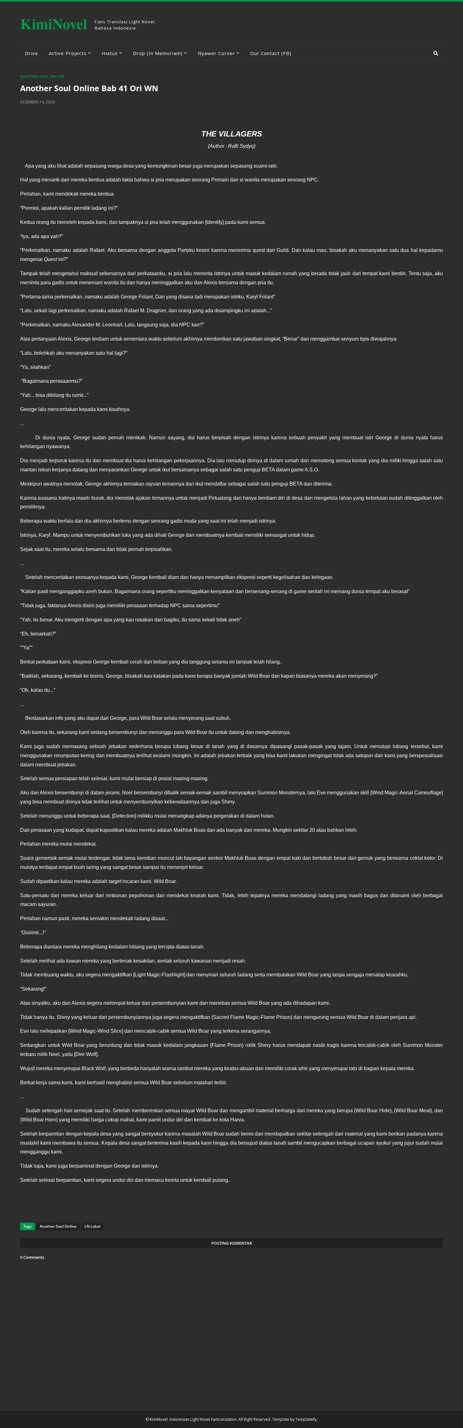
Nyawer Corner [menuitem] (216, 53)
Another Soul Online (42, 76)
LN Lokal (92, 1226)
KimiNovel (53, 23)
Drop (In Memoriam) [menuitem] (158, 53)
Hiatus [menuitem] (110, 53)
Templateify (306, 1419)
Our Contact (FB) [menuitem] (270, 53)
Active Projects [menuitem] (68, 53)
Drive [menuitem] (31, 53)
